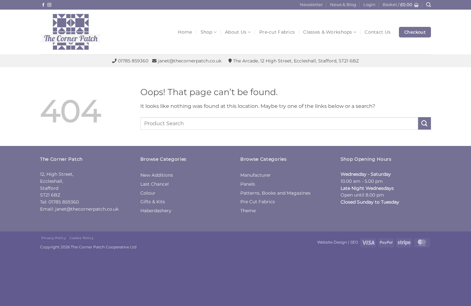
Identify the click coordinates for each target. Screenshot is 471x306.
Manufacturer (255, 175)
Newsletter (311, 4)
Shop (206, 32)
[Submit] (424, 123)
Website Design (332, 242)
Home (185, 32)
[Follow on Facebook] (43, 5)
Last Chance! (154, 184)
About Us (235, 32)
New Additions (156, 175)
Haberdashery (155, 210)
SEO (354, 242)
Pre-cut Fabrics (277, 32)
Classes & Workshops (327, 32)
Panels (247, 184)
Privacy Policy (53, 238)
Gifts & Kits (152, 201)
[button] (369, 5)
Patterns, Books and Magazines (275, 193)
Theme (248, 210)
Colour (147, 193)
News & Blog (343, 4)
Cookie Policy (81, 238)
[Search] (428, 4)
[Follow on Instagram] (49, 5)
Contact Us (378, 32)
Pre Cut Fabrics (257, 201)
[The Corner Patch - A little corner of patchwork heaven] (88, 32)
